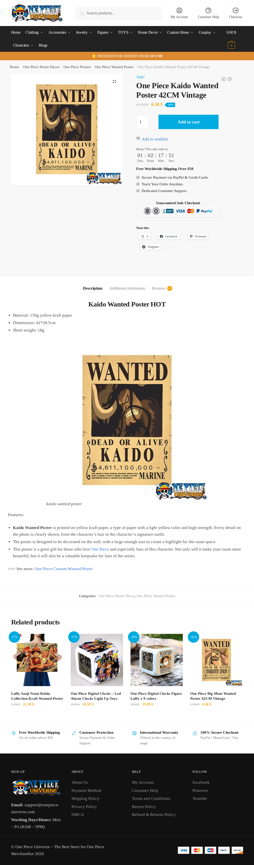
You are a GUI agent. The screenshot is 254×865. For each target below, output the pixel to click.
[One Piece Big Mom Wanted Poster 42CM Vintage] (216, 660)
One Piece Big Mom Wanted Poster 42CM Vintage (213, 696)
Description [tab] (92, 288)
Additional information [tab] (127, 288)
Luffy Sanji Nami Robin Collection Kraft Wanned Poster (37, 696)
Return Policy (144, 806)
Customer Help (208, 17)
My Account (179, 17)
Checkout (235, 17)
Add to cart (189, 121)
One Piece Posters (77, 67)
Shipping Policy (85, 798)
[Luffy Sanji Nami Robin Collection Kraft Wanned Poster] (37, 660)
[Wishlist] (56, 641)
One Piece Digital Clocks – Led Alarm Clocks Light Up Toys (96, 696)
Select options (97, 715)
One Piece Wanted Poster (114, 67)
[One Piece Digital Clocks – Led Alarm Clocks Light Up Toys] (97, 660)
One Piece (100, 549)
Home (14, 67)
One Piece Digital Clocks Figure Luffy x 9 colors (156, 696)
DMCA (77, 814)
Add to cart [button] (37, 715)
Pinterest (200, 790)
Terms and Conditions (151, 798)
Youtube (199, 798)
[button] (114, 81)
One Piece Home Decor (41, 67)
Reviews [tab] (159, 288)
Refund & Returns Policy (154, 814)
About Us (79, 782)
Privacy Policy (84, 806)
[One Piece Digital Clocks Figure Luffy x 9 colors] (156, 660)
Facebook (201, 782)
